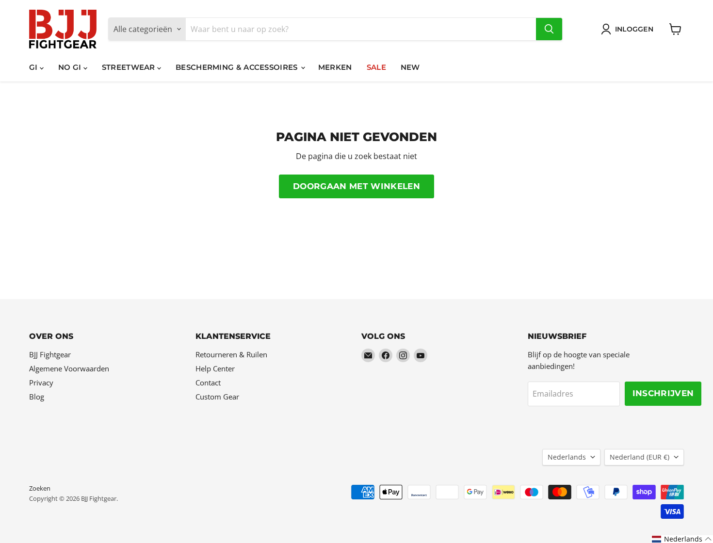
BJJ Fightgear (50, 354)
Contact (208, 382)
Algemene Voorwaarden (69, 368)
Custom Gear (217, 396)
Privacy (41, 382)
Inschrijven (663, 393)
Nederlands (567, 457)
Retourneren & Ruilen (231, 354)
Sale (376, 67)
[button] (682, 539)
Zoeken (39, 488)
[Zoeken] (549, 29)
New (410, 67)
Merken (335, 67)
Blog (36, 396)
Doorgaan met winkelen (356, 186)
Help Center (215, 368)
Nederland (639, 457)
